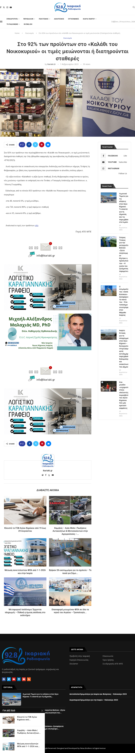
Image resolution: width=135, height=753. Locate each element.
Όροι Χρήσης (108, 660)
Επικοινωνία (108, 656)
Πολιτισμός (43, 19)
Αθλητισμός (59, 19)
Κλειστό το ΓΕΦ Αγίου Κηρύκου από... (27, 718)
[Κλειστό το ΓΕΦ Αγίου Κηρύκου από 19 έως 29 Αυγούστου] (25, 510)
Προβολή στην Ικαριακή (79, 656)
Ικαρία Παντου (89, 19)
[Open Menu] (1, 21)
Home (17, 33)
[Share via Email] (48, 144)
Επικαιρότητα (12, 19)
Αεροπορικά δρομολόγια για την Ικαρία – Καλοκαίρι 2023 (93, 700)
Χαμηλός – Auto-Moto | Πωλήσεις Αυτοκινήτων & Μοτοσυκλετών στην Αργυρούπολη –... (70, 531)
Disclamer (73, 664)
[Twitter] (4, 7)
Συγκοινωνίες (73, 19)
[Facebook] (0, 7)
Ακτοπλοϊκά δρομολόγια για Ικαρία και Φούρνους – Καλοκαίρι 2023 (98, 694)
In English (28, 24)
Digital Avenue (100, 748)
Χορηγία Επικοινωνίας (78, 660)
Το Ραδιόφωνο (12, 24)
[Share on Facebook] (29, 144)
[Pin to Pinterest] (41, 144)
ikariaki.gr (51, 64)
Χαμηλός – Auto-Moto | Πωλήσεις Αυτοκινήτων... (28, 731)
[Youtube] (11, 7)
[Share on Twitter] (35, 144)
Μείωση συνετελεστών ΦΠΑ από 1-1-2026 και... (28, 745)
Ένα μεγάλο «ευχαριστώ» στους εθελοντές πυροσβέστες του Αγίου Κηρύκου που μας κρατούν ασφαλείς (123, 395)
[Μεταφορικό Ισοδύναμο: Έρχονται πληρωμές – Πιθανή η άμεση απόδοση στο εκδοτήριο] (25, 591)
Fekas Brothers (86, 748)
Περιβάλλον (28, 19)
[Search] (133, 7)
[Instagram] (7, 7)
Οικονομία (29, 33)
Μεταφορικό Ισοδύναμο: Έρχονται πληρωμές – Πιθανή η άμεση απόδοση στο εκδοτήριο (25, 612)
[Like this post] (23, 144)
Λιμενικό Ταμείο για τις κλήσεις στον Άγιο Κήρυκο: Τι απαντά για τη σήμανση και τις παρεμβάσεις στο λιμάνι (123, 208)
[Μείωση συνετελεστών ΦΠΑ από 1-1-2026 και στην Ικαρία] (25, 552)
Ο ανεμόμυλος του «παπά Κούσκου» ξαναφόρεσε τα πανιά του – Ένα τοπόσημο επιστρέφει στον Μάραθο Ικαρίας (123, 301)
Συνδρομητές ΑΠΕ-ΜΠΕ (113, 664)
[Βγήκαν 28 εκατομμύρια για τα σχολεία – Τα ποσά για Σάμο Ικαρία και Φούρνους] (70, 552)
